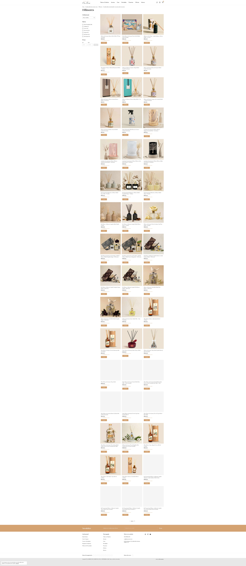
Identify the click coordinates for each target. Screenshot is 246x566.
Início (83, 6)
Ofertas (137, 2)
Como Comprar (85, 539)
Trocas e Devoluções (86, 541)
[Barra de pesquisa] (157, 2)
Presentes (131, 2)
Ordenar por (85, 15)
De (82, 42)
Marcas (143, 2)
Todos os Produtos (104, 2)
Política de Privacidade (86, 545)
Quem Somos (85, 536)
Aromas (113, 2)
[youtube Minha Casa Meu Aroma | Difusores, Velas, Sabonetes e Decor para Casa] (150, 534)
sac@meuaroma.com (128, 539)
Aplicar (96, 44)
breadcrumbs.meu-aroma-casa (92, 6)
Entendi (17, 563)
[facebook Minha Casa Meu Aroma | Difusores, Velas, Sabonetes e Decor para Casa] (147, 534)
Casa (118, 2)
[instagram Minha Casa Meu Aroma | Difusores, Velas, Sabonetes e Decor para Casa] (145, 534)
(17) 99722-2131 (127, 536)
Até (88, 42)
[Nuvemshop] (160, 559)
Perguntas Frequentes (86, 543)
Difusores (100, 6)
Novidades (123, 2)
